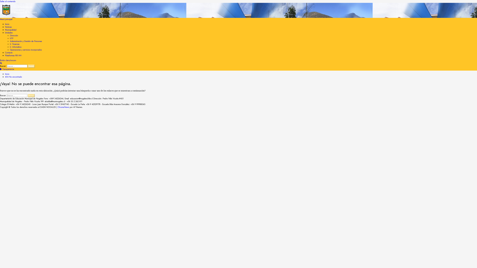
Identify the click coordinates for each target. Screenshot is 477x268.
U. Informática (15, 47)
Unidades (9, 32)
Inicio (7, 24)
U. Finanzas (15, 44)
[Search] (1, 63)
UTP (11, 38)
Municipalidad (10, 29)
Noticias (8, 27)
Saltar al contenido (8, 1)
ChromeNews (63, 107)
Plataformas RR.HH (13, 55)
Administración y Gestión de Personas (26, 41)
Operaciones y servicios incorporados (26, 49)
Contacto (9, 52)
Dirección (14, 35)
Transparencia (8, 69)
